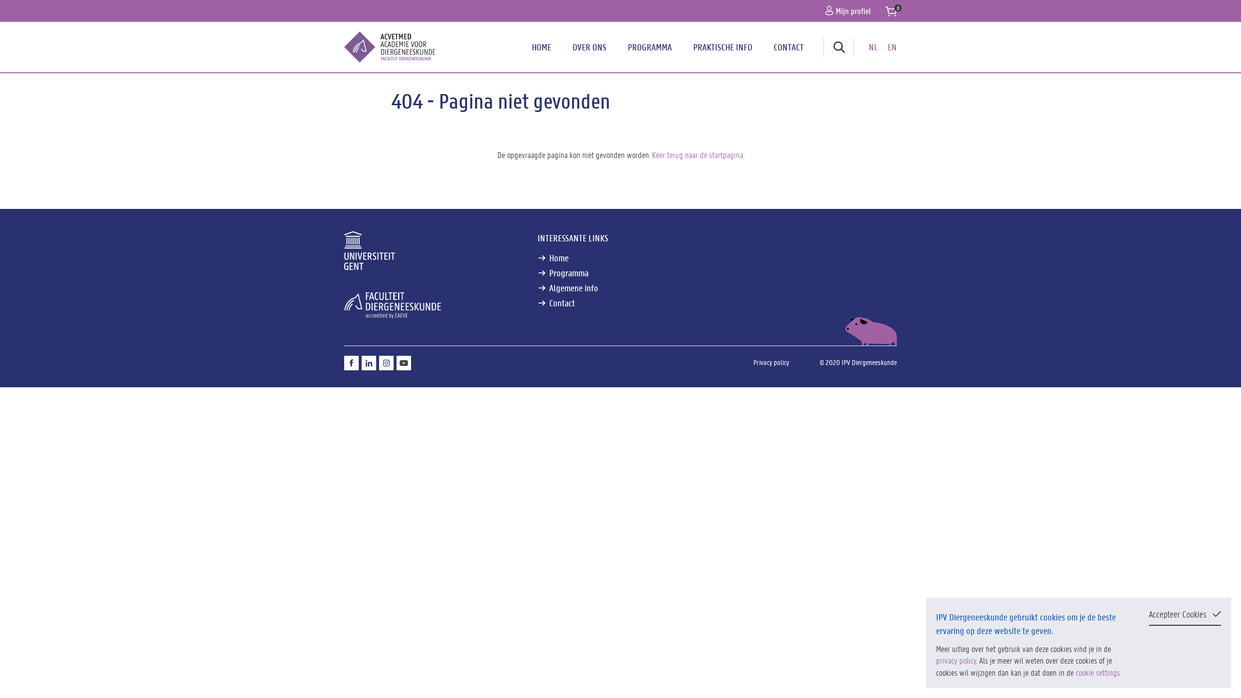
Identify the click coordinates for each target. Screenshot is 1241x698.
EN (892, 47)
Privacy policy (771, 362)
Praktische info (722, 47)
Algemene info (573, 288)
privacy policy (956, 660)
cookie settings (1098, 672)
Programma (650, 47)
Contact (789, 47)
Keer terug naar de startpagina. (698, 154)
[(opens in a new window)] (351, 363)
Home (541, 47)
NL (873, 47)
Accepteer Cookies (1178, 614)
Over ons (589, 47)
